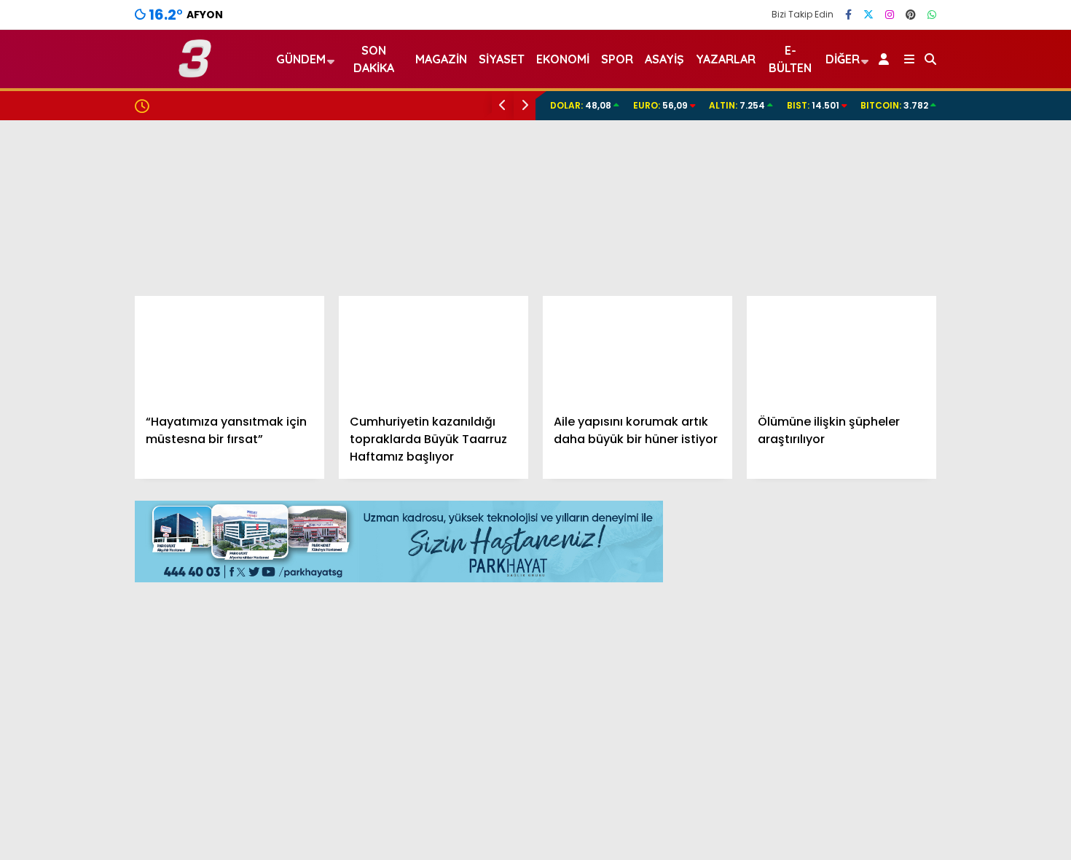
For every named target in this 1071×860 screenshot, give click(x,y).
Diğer (842, 59)
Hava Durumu (948, 656)
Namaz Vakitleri (958, 687)
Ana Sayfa (944, 81)
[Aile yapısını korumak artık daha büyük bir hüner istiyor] (637, 349)
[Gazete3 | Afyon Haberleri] (195, 71)
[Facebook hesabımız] (848, 14)
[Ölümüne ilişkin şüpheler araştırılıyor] (841, 349)
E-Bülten (790, 59)
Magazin (926, 479)
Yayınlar (937, 264)
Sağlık (918, 508)
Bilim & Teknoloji (945, 537)
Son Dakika (373, 59)
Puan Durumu (951, 748)
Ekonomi (925, 362)
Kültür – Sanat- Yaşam (965, 566)
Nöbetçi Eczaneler (963, 626)
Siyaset (502, 59)
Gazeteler (941, 718)
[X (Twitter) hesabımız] (868, 14)
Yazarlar (937, 142)
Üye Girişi (937, 203)
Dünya (920, 421)
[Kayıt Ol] (886, 59)
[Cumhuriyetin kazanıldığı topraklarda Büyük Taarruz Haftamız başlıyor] (433, 349)
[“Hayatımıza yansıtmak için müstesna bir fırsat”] (229, 349)
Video (928, 111)
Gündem (927, 332)
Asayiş (664, 59)
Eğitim (919, 391)
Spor (915, 450)
